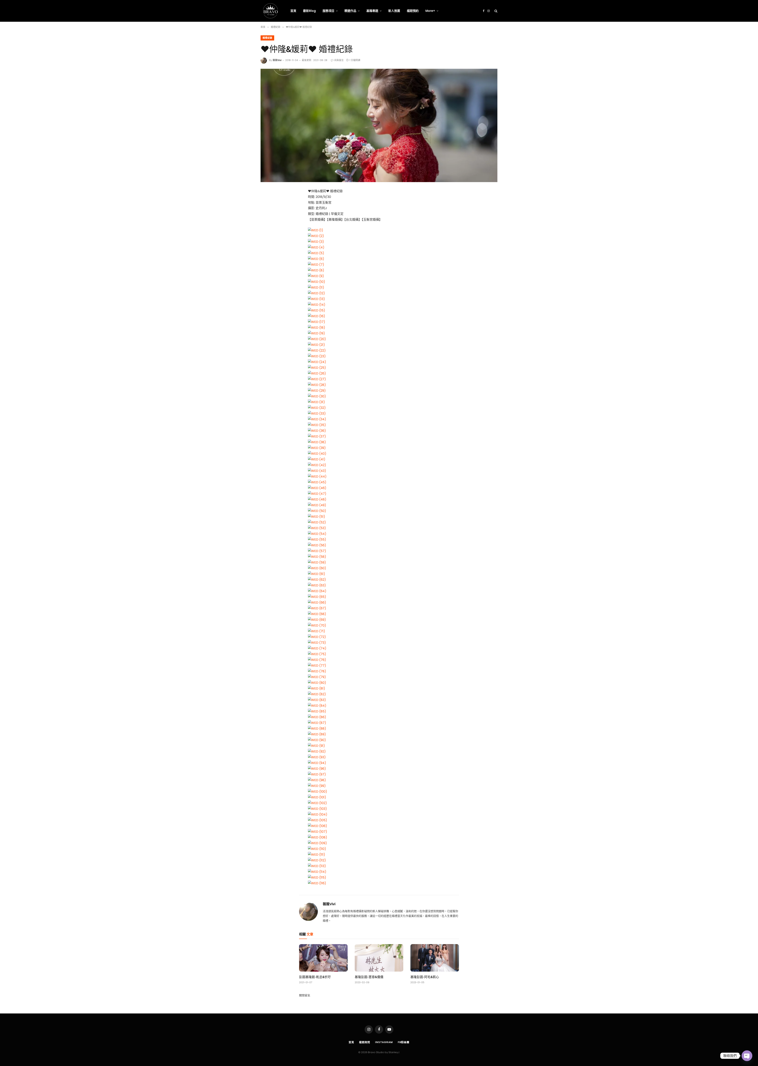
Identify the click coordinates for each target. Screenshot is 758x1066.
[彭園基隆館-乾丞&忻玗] (323, 957)
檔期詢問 (364, 1042)
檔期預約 (413, 11)
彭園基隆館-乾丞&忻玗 (315, 977)
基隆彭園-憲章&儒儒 (369, 977)
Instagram (384, 1042)
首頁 (293, 11)
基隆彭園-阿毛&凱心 (424, 977)
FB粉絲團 (403, 1042)
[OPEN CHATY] (747, 1055)
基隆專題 (372, 11)
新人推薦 (394, 11)
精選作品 (350, 11)
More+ (430, 11)
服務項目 (328, 11)
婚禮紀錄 (267, 38)
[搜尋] (495, 11)
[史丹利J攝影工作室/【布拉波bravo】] (270, 11)
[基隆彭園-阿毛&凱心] (434, 957)
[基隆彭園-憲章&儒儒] (379, 957)
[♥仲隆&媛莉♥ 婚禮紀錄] (379, 125)
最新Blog (309, 11)
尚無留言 (339, 60)
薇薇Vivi (277, 60)
